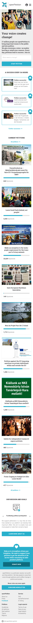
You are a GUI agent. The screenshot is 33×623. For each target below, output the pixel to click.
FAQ (19, 596)
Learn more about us (16, 534)
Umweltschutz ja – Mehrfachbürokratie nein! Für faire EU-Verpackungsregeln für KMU (16, 171)
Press (3, 598)
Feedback (5, 601)
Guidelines (5, 607)
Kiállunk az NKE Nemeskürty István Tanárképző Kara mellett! (16, 402)
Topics (4, 613)
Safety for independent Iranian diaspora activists (16, 440)
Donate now (16, 564)
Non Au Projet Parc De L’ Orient (16, 325)
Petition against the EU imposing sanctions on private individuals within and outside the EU (16, 363)
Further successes (15, 129)
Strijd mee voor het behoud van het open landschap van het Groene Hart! (21, 84)
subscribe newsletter (16, 587)
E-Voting (21, 601)
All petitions (15, 142)
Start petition (16, 64)
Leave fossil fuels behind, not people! (16, 211)
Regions (4, 615)
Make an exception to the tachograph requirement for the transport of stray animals (16, 250)
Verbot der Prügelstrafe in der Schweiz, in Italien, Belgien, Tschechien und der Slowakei (21, 118)
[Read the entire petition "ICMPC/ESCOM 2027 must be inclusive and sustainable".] (8, 103)
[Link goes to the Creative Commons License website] (3, 621)
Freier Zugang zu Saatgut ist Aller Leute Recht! (16, 478)
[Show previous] (3, 516)
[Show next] (30, 516)
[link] (30, 5)
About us (4, 596)
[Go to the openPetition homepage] (11, 4)
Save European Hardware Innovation (16, 289)
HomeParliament (23, 598)
